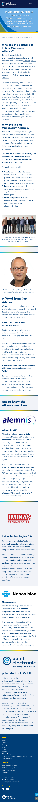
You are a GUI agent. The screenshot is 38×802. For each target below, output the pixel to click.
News (4, 740)
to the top (36, 798)
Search (36, 791)
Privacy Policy (6, 754)
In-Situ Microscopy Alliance (24, 37)
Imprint (4, 752)
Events (4, 742)
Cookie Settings (7, 758)
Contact (4, 749)
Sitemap (4, 745)
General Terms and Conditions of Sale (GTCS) (17, 756)
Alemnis (26, 60)
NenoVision (18, 63)
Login (4, 747)
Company (10, 37)
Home (3, 37)
